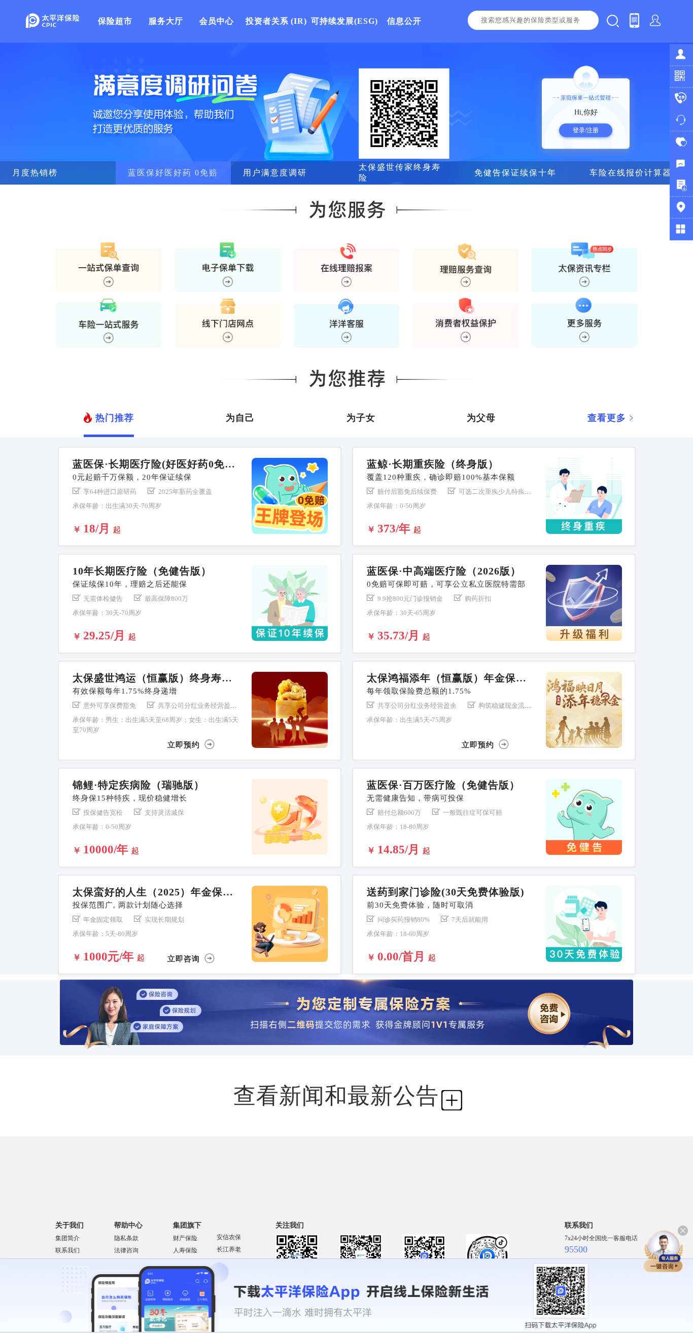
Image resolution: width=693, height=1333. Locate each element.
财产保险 (185, 1238)
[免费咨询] (681, 99)
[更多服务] (681, 229)
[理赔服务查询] (465, 267)
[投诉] (681, 164)
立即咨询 (184, 958)
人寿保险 (185, 1250)
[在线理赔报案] (346, 267)
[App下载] (681, 77)
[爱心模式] (681, 142)
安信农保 (229, 1237)
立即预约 (184, 744)
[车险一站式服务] (108, 322)
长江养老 (229, 1249)
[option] (346, 114)
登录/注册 (586, 130)
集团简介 (67, 1238)
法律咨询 (126, 1250)
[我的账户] (681, 55)
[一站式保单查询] (108, 267)
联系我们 (67, 1250)
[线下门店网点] (228, 322)
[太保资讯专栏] (584, 267)
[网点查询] (681, 208)
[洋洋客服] (681, 120)
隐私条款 (126, 1238)
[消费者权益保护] (465, 322)
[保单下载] (681, 186)
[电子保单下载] (228, 267)
